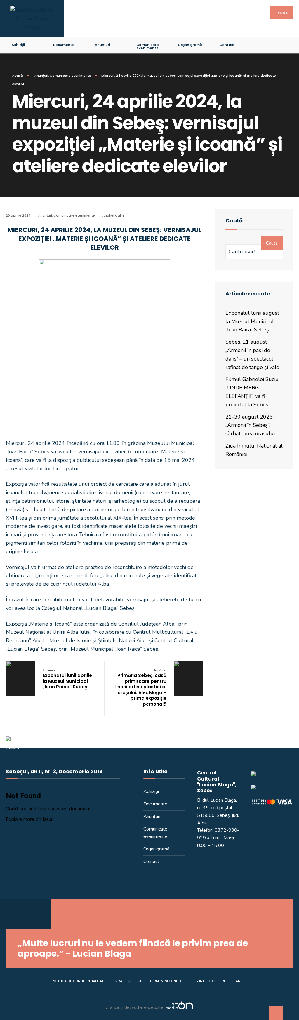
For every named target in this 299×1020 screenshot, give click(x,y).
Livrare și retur (127, 981)
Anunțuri (102, 44)
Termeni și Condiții (166, 981)
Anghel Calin (113, 215)
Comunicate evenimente (147, 46)
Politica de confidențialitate (79, 981)
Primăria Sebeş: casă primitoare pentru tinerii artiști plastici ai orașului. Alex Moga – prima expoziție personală (140, 687)
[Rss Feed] (259, 44)
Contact (227, 44)
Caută (272, 243)
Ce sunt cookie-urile (209, 981)
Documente (63, 44)
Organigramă (190, 44)
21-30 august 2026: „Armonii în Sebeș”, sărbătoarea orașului (250, 425)
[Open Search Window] (289, 44)
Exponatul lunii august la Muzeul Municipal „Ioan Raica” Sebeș (252, 321)
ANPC (240, 981)
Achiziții (18, 44)
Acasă (17, 75)
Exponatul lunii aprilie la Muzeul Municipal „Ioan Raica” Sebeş (67, 679)
